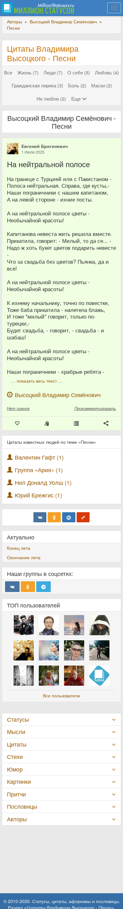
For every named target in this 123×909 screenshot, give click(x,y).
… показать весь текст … (36, 381)
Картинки (19, 781)
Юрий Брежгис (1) (38, 495)
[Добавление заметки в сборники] (76, 423)
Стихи (15, 756)
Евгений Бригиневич (44, 146)
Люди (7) (53, 72)
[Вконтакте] (40, 517)
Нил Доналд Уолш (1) (43, 482)
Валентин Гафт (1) (39, 457)
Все (8, 72)
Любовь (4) (107, 72)
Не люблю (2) (51, 98)
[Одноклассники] (54, 517)
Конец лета (18, 548)
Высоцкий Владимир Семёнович (58, 395)
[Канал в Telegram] (43, 586)
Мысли (16, 732)
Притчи (16, 794)
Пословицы (22, 806)
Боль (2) (77, 85)
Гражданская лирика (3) (37, 85)
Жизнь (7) (27, 72)
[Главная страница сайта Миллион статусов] (37, 8)
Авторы (17, 819)
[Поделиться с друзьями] (106, 423)
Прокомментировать (95, 408)
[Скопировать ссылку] (83, 517)
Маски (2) (101, 85)
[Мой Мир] (68, 517)
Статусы (18, 719)
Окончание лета (23, 557)
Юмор (15, 769)
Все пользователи (61, 695)
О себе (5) (78, 72)
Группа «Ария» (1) (39, 470)
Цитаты (16, 744)
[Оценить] (17, 423)
